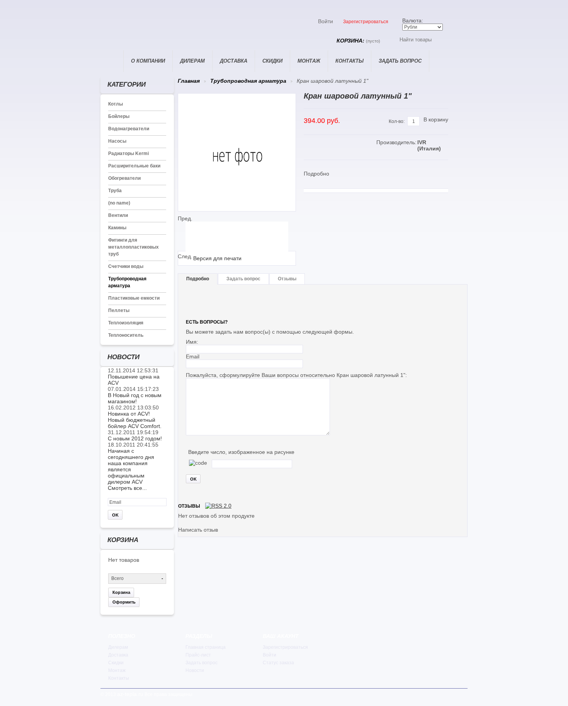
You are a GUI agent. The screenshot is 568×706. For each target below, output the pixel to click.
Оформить (124, 602)
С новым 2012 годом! (135, 438)
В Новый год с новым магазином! (135, 398)
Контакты (349, 61)
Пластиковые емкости (134, 298)
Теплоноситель (125, 335)
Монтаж (309, 61)
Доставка (233, 61)
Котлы (115, 104)
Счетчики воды (125, 266)
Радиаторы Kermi (128, 153)
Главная (111, 61)
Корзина (121, 592)
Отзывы (287, 278)
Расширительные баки (134, 166)
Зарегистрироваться (365, 21)
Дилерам (192, 61)
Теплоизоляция (125, 323)
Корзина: (358, 41)
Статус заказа (278, 662)
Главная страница (205, 647)
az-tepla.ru (130, 694)
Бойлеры (118, 116)
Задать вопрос (400, 61)
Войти (325, 21)
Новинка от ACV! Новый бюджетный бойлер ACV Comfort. (135, 420)
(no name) (119, 203)
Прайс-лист (198, 655)
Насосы (117, 141)
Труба (115, 190)
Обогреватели (124, 178)
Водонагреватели (128, 128)
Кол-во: (397, 121)
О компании (148, 61)
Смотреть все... (127, 488)
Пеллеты (118, 310)
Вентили (118, 215)
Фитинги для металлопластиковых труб (133, 247)
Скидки (272, 61)
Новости (194, 670)
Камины (117, 227)
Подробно (197, 278)
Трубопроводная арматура (248, 81)
